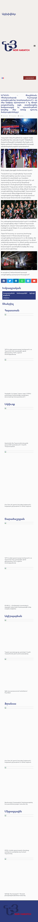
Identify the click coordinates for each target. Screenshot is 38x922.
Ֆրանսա (10, 703)
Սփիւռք (10, 404)
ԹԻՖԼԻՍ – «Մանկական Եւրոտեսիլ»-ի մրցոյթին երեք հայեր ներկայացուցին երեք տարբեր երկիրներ (18, 607)
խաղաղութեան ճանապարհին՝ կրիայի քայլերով (19, 294)
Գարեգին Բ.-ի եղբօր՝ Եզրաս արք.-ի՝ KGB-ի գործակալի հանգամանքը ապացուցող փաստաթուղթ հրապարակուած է (18, 395)
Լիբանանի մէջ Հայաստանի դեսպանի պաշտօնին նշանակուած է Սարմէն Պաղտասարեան (16, 444)
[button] (34, 45)
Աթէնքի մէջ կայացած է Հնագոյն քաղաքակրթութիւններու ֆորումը (15, 894)
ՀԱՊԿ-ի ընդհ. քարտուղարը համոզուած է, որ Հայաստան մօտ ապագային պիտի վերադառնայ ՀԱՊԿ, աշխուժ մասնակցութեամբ (18, 351)
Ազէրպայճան (13, 616)
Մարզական (13, 115)
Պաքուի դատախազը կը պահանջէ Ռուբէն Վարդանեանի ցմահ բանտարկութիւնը (18, 652)
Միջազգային (13, 811)
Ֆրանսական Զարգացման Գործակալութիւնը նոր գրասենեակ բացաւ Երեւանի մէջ (19, 803)
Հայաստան (5, 115)
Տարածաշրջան (15, 519)
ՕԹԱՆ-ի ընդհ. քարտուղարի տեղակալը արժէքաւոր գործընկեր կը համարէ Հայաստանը (17, 851)
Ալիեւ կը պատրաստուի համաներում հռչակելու (16, 691)
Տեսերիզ (8, 304)
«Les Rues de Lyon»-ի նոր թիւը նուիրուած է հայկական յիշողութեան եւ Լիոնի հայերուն (18, 505)
